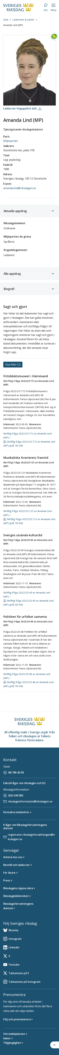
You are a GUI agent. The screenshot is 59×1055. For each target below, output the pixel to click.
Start (5, 19)
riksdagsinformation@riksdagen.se (30, 801)
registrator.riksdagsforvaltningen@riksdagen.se (31, 837)
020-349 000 (15, 795)
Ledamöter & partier (23, 19)
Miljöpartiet (10, 141)
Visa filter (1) (12, 364)
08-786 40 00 (16, 772)
